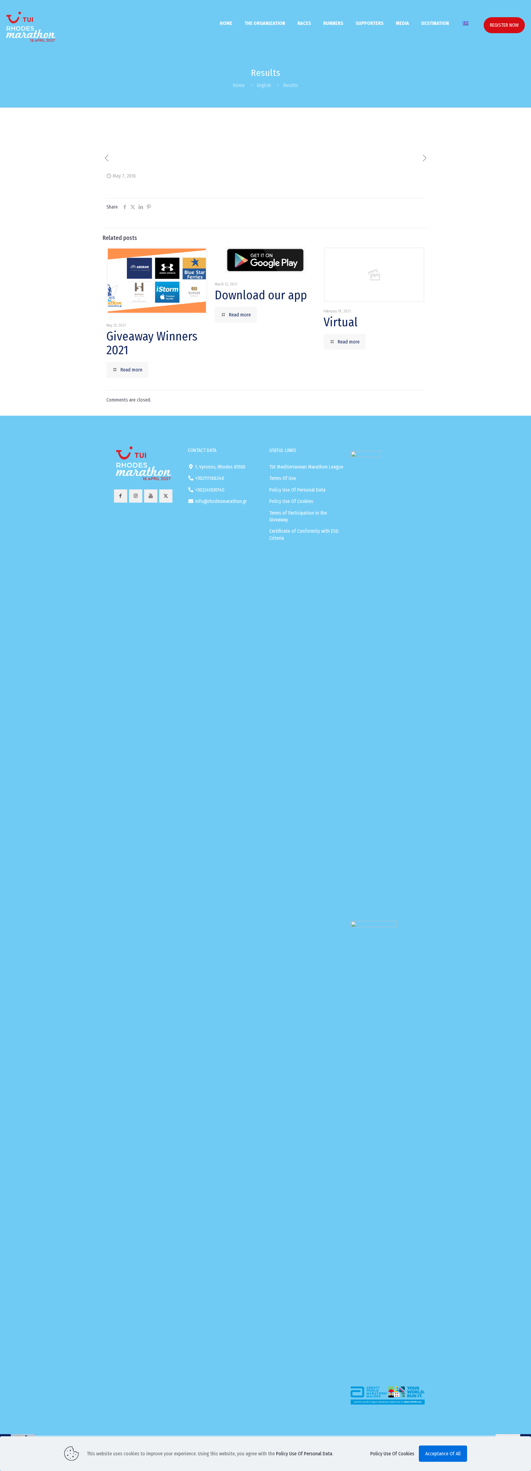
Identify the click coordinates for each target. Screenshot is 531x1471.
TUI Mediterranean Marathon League (306, 467)
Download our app (261, 295)
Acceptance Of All (443, 1454)
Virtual (341, 322)
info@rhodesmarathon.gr (221, 501)
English (264, 85)
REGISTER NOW (504, 25)
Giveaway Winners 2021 (151, 343)
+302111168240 (209, 478)
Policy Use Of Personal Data (297, 490)
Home (239, 85)
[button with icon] (120, 496)
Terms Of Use (282, 478)
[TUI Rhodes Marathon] (30, 20)
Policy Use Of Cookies (291, 501)
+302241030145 (209, 490)
